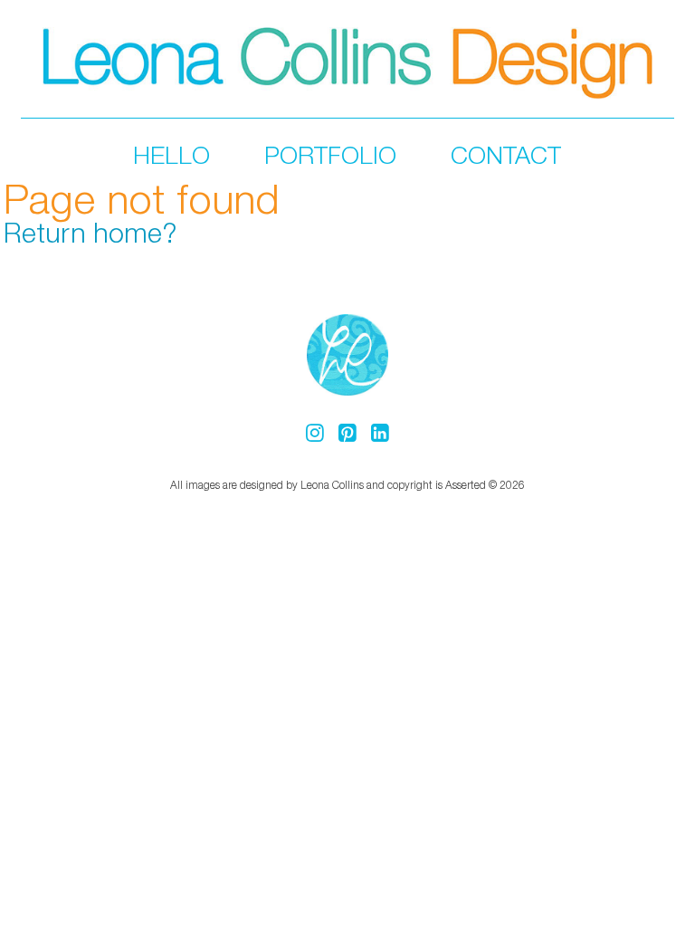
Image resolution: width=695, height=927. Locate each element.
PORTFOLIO (330, 154)
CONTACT (506, 154)
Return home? (90, 232)
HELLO (171, 154)
